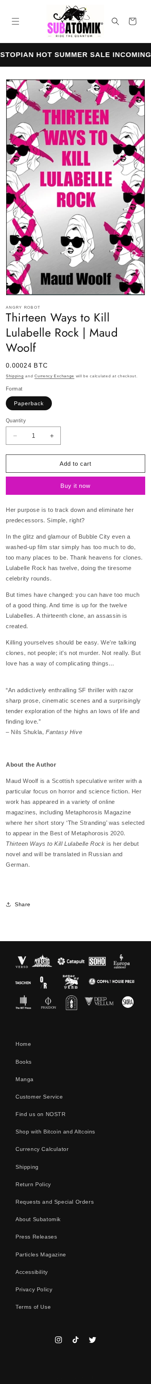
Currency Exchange (54, 376)
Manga (24, 1079)
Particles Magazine (40, 1254)
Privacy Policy (33, 1289)
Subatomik (84, 1377)
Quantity (16, 420)
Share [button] (23, 904)
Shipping (15, 376)
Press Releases (36, 1237)
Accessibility (31, 1272)
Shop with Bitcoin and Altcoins (55, 1131)
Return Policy (33, 1184)
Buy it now (75, 485)
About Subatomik (38, 1219)
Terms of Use (33, 1307)
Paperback (29, 403)
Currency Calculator (42, 1149)
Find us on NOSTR (40, 1114)
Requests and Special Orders (54, 1202)
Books (23, 1062)
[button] (15, 21)
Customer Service (39, 1097)
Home (23, 1044)
